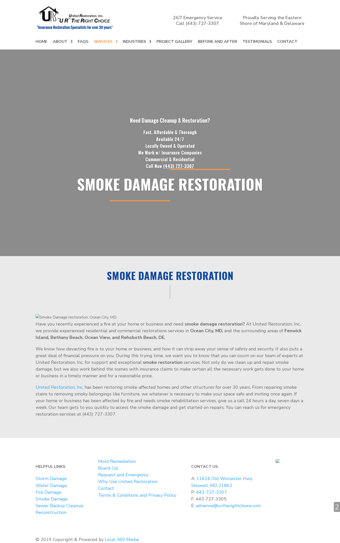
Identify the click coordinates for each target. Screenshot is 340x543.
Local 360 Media (122, 540)
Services (103, 41)
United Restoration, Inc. (59, 387)
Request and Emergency (123, 475)
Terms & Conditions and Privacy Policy (137, 495)
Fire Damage (48, 492)
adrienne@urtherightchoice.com (228, 506)
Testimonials (257, 41)
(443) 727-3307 (202, 23)
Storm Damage (51, 479)
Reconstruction (51, 512)
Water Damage (51, 486)
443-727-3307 (211, 492)
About (60, 41)
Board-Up (108, 468)
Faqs (83, 41)
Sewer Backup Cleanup (59, 506)
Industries (134, 41)
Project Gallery (174, 41)
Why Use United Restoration (128, 482)
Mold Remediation (117, 461)
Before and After (217, 41)
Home (41, 41)
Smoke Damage (52, 499)
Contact (287, 41)
